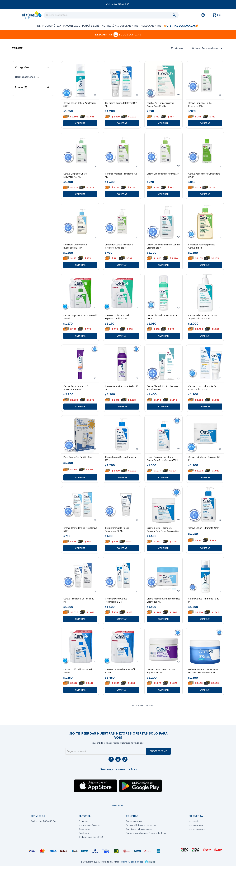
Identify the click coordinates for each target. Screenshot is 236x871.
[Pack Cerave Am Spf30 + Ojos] (80, 434)
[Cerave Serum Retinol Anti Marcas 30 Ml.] (80, 80)
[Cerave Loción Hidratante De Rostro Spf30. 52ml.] (205, 364)
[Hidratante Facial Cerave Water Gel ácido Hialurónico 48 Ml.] (205, 647)
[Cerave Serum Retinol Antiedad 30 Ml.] (122, 364)
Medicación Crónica (89, 825)
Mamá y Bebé (91, 25)
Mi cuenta (194, 821)
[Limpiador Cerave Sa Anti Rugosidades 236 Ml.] (80, 222)
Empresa (83, 821)
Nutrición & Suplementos (120, 25)
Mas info (118, 805)
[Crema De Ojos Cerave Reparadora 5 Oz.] (122, 576)
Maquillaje (71, 25)
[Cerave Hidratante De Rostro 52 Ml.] (80, 576)
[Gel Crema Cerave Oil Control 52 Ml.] (122, 80)
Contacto (84, 833)
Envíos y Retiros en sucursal (141, 825)
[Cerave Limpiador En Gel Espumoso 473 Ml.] (80, 151)
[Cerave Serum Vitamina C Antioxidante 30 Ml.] (80, 364)
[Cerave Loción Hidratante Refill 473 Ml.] (80, 647)
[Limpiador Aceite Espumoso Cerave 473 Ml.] (205, 222)
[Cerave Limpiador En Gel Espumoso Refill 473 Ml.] (122, 293)
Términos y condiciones (131, 861)
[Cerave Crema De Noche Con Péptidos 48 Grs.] (163, 647)
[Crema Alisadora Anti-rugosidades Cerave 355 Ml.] (163, 576)
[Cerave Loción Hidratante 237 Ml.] (205, 505)
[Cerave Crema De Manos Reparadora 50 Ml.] (122, 505)
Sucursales (85, 829)
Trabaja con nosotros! (91, 837)
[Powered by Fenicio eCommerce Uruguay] (150, 861)
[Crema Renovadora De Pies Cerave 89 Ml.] (80, 505)
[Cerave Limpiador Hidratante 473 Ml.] (122, 151)
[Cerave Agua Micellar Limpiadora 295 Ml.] (205, 151)
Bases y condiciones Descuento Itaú (146, 833)
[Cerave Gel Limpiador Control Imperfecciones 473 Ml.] (205, 293)
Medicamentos (150, 25)
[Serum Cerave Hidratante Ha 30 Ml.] (205, 576)
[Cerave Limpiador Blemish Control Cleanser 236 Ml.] (163, 222)
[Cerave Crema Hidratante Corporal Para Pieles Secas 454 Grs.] (163, 505)
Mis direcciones (197, 829)
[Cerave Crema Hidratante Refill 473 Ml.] (122, 647)
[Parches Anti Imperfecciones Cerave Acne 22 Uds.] (163, 80)
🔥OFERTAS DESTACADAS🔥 (181, 25)
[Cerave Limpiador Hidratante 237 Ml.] (163, 151)
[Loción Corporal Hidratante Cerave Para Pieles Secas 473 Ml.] (163, 434)
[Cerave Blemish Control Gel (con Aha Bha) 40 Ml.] (163, 364)
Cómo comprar (134, 821)
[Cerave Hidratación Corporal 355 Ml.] (205, 434)
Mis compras (196, 825)
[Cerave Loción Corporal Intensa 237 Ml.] (122, 434)
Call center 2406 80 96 (43, 821)
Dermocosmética (49, 25)
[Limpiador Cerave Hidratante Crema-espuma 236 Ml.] (122, 222)
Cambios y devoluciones (139, 829)
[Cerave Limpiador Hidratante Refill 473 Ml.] (80, 293)
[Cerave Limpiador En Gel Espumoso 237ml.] (205, 80)
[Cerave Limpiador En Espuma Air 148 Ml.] (163, 293)
